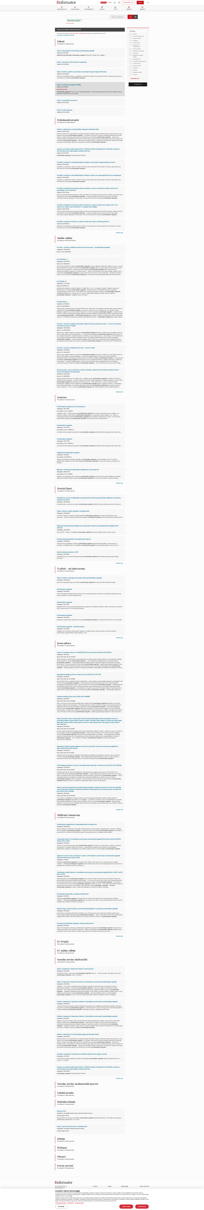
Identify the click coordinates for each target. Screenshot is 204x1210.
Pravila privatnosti (60, 1203)
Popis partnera (79, 1203)
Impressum (70, 1203)
